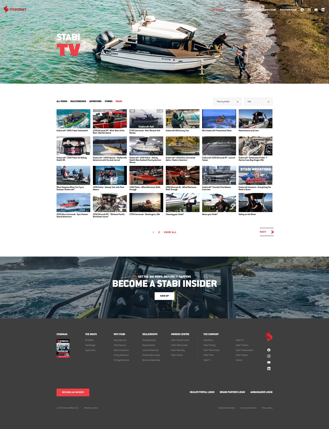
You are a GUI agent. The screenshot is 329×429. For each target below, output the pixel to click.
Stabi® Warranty (178, 350)
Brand (119, 101)
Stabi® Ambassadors (244, 350)
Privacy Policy (267, 408)
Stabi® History (209, 345)
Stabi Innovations (121, 350)
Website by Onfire (91, 408)
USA (249, 102)
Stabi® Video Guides (179, 345)
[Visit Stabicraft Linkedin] (323, 9)
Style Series (90, 350)
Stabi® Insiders (242, 345)
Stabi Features (120, 345)
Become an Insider (73, 392)
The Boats (216, 10)
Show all (170, 232)
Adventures (95, 101)
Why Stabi (270, 10)
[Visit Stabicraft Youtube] (316, 9)
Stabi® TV (239, 340)
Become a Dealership (151, 360)
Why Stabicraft (120, 340)
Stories (108, 101)
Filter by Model (223, 102)
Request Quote (148, 345)
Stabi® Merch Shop (211, 350)
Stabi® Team (208, 355)
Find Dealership (149, 340)
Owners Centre (252, 10)
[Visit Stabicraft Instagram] (309, 9)
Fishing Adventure (121, 360)
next (263, 232)
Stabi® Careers (242, 355)
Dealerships (233, 10)
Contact (239, 360)
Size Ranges (90, 345)
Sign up (164, 296)
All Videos (62, 101)
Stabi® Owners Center (180, 340)
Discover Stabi (288, 10)
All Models (89, 340)
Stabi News (208, 340)
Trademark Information (226, 408)
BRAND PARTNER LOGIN (232, 392)
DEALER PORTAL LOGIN (202, 392)
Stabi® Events (177, 355)
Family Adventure (121, 355)
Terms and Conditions (248, 408)
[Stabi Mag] (71, 348)
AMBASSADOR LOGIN (261, 392)
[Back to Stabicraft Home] (13, 10)
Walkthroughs (78, 101)
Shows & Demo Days (151, 355)
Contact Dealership (150, 350)
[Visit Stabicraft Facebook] (302, 9)
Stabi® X (206, 360)
